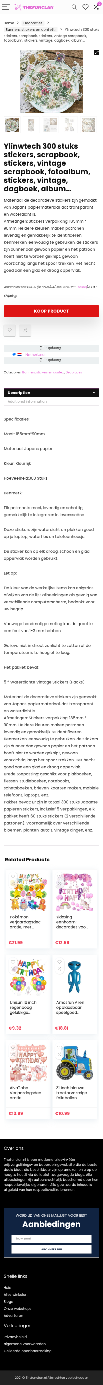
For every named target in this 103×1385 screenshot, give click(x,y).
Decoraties (33, 23)
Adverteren (13, 1315)
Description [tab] (19, 392)
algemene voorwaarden (25, 1343)
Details (82, 287)
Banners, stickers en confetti (31, 29)
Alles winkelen (16, 1294)
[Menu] (6, 7)
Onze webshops (18, 1308)
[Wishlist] (85, 7)
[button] (96, 52)
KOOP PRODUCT (51, 311)
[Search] (74, 7)
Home (9, 23)
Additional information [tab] (27, 401)
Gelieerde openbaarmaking (28, 1350)
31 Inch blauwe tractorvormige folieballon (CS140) (71, 1095)
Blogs (8, 1301)
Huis (7, 1287)
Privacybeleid (15, 1336)
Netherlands (35, 354)
